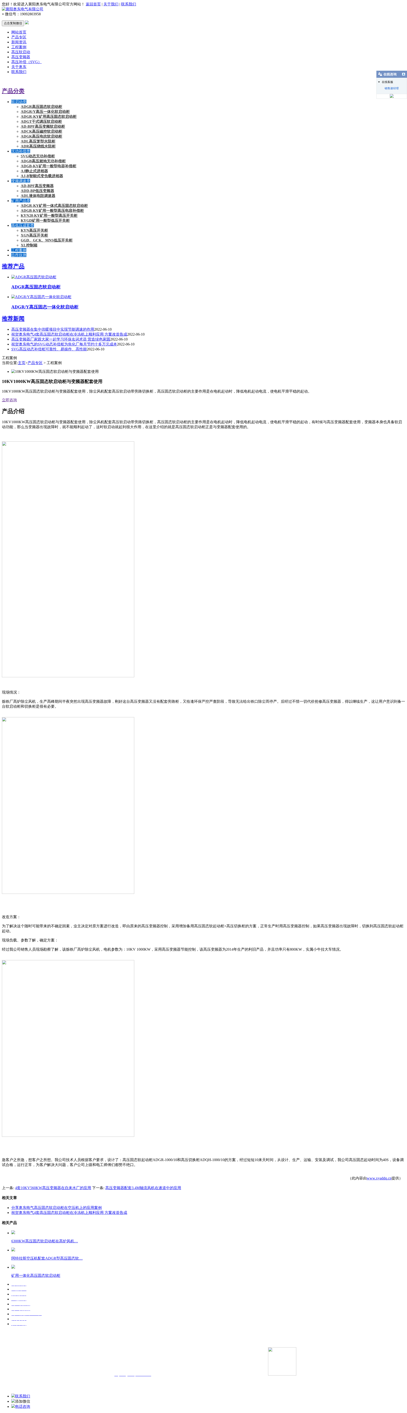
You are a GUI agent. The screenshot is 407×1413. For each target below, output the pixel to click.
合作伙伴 (18, 255)
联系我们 (128, 4)
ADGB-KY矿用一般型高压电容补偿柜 (52, 211)
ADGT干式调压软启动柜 (41, 121)
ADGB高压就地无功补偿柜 (43, 161)
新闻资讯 (18, 42)
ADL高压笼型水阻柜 (38, 141)
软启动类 (18, 102)
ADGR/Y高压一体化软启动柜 (45, 112)
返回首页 (93, 4)
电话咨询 (22, 1407)
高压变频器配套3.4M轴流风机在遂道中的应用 (143, 1188)
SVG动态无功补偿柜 (38, 156)
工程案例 (18, 47)
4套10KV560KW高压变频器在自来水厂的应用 (53, 1188)
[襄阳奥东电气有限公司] (22, 9)
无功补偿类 (20, 151)
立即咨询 (9, 400)
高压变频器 (20, 57)
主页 (21, 363)
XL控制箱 (29, 245)
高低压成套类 (22, 225)
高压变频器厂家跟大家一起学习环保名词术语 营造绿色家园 (60, 339)
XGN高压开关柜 (34, 235)
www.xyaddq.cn (379, 1178)
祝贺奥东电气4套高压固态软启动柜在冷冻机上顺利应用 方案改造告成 (69, 334)
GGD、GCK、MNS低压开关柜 (47, 240)
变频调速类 (20, 181)
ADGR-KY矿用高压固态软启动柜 (49, 117)
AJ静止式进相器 (34, 171)
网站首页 (18, 32)
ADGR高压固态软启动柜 (41, 107)
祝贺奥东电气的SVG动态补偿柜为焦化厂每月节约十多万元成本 (64, 344)
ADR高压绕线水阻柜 (38, 146)
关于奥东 (18, 67)
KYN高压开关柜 (34, 230)
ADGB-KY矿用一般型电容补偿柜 (48, 166)
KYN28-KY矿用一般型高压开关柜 (49, 216)
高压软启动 (20, 52)
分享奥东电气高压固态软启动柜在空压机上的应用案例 (56, 1208)
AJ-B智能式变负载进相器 (42, 176)
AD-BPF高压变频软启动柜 (43, 126)
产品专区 (18, 37)
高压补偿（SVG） (26, 62)
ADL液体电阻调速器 (38, 196)
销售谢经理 (392, 88)
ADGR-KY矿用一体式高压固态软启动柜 (54, 206)
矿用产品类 (20, 201)
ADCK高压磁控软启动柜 (41, 131)
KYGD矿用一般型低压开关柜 (45, 220)
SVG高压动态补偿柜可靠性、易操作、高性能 (49, 349)
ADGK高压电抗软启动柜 (41, 136)
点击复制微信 (13, 23)
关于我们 (110, 4)
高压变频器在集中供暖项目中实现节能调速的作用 (52, 329)
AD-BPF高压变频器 (37, 186)
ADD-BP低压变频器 (37, 191)
